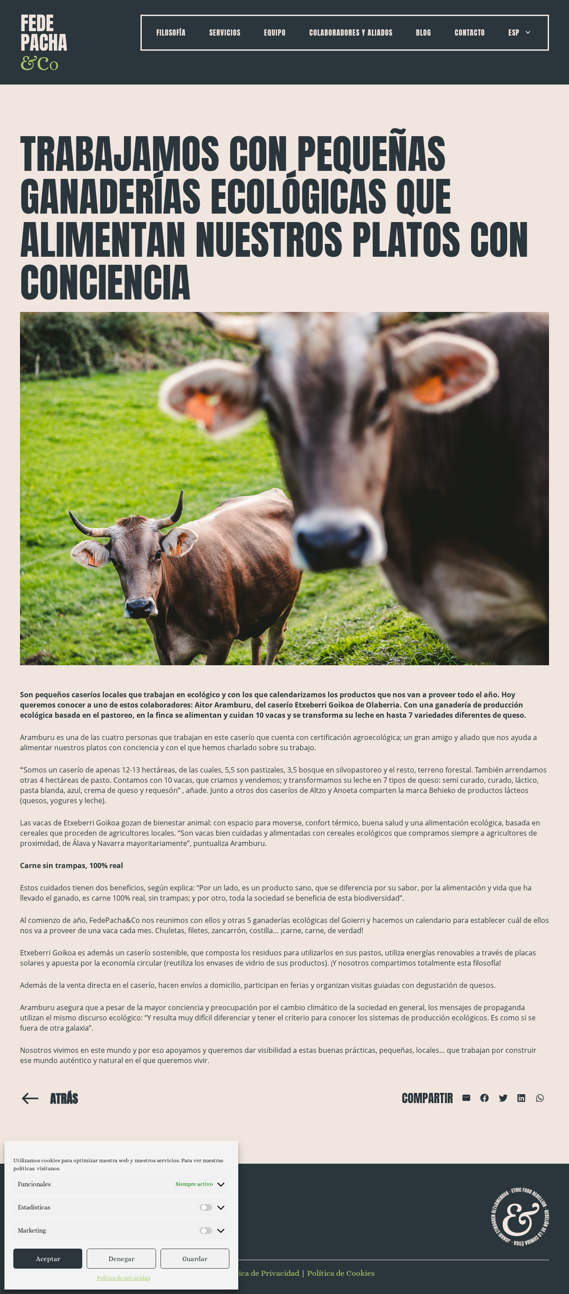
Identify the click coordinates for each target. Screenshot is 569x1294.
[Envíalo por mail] (466, 1098)
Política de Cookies (341, 1273)
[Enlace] (44, 42)
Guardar (194, 1259)
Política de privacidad (123, 1278)
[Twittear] (503, 1098)
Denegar (121, 1259)
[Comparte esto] (484, 1098)
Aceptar (48, 1259)
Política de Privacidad (260, 1273)
